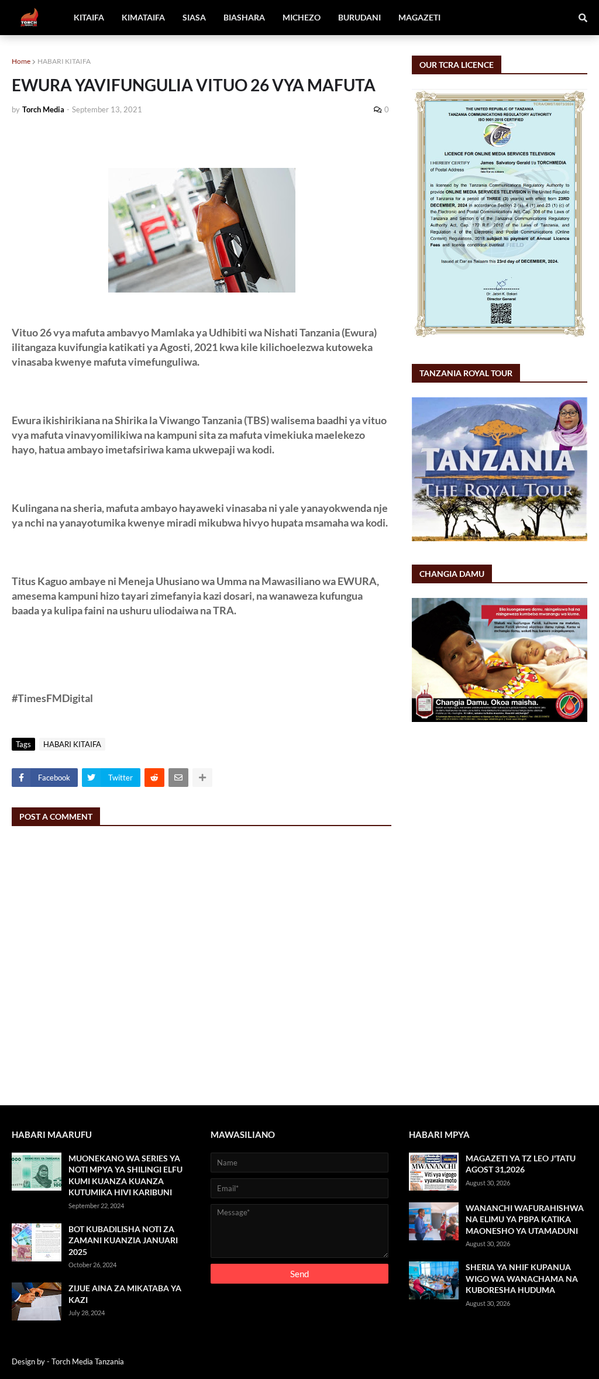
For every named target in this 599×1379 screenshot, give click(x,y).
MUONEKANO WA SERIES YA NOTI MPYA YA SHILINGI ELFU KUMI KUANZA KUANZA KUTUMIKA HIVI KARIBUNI (125, 1175)
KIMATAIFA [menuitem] (143, 17)
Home (21, 61)
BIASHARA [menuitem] (244, 17)
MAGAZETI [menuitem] (419, 17)
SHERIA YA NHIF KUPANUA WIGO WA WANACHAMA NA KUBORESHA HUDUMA (522, 1278)
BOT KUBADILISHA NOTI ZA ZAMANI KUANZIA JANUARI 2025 (123, 1240)
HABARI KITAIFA (64, 61)
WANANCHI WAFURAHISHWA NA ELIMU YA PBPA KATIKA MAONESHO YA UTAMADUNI (525, 1219)
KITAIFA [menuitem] (89, 17)
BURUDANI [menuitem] (359, 17)
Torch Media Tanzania (87, 1361)
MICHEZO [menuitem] (302, 17)
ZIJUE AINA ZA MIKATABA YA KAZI (124, 1294)
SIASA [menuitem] (194, 17)
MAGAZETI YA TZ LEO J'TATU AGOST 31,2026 (521, 1164)
